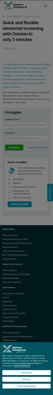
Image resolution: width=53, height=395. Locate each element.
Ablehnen (26, 379)
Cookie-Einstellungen (26, 386)
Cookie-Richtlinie (22, 366)
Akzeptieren (26, 373)
